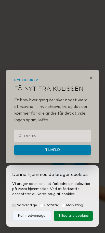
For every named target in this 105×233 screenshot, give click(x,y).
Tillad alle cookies (73, 216)
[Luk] (91, 78)
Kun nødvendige (31, 216)
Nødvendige (27, 205)
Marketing (74, 205)
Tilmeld (52, 150)
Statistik (51, 205)
